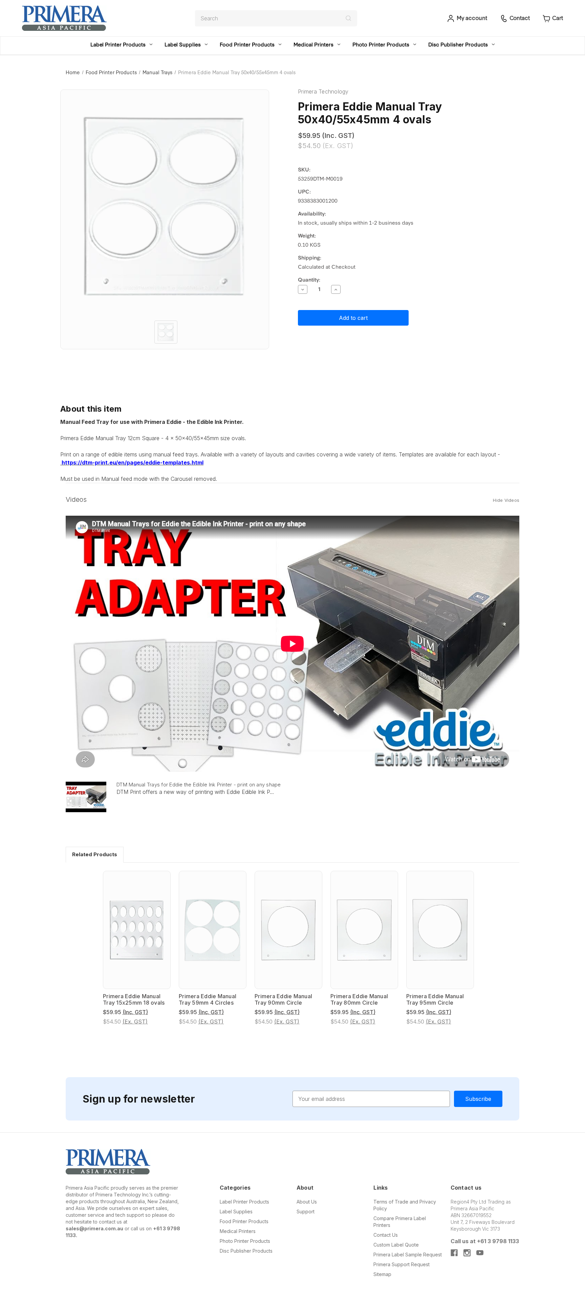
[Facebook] (454, 1252)
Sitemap (382, 1274)
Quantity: (309, 279)
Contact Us (385, 1235)
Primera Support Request (401, 1264)
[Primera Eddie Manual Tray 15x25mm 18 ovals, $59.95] (137, 930)
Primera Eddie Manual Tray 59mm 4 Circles (207, 999)
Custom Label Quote (396, 1245)
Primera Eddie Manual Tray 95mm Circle (435, 999)
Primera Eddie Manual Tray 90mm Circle (283, 999)
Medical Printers (313, 44)
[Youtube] (479, 1252)
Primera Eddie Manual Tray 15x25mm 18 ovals (134, 999)
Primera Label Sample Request (407, 1254)
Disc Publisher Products (458, 44)
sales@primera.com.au (94, 1228)
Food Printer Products (247, 44)
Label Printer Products (118, 44)
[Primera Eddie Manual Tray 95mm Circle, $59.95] (440, 930)
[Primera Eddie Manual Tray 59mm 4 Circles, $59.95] (213, 930)
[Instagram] (467, 1252)
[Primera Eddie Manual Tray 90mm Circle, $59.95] (288, 930)
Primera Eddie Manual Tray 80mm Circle (359, 999)
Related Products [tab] (94, 854)
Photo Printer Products (380, 44)
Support (306, 1211)
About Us (307, 1202)
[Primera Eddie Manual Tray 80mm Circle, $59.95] (364, 930)
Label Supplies (183, 44)
